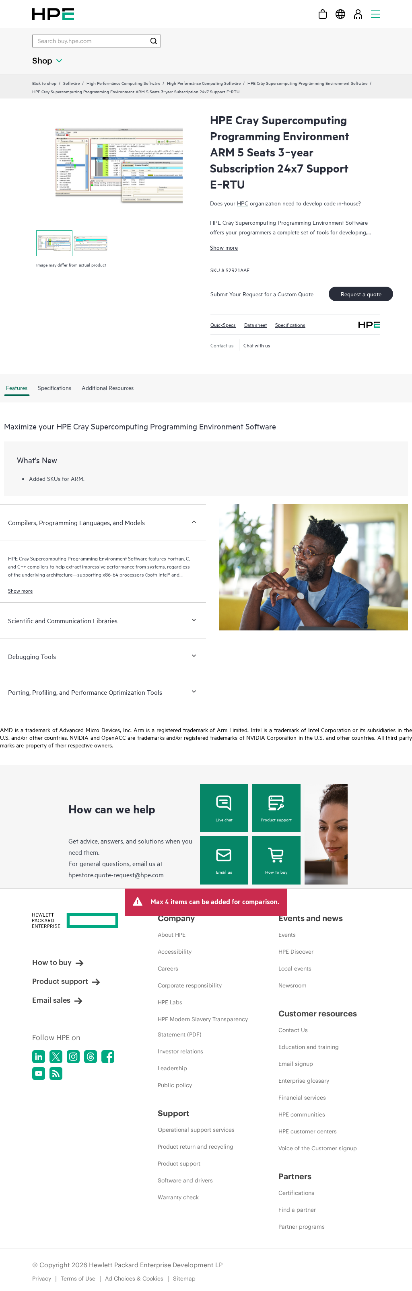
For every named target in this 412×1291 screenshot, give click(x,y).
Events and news (310, 918)
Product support (276, 819)
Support (174, 1113)
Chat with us (256, 345)
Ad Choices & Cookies (134, 1278)
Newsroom (292, 985)
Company (176, 918)
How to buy (276, 871)
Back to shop (44, 83)
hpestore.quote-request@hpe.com (116, 874)
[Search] (153, 41)
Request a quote (361, 294)
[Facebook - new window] (107, 1056)
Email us (224, 871)
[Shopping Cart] (323, 14)
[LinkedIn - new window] (38, 1056)
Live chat (224, 819)
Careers (168, 968)
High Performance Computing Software (123, 83)
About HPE (171, 934)
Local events (294, 968)
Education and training (308, 1047)
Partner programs (301, 1226)
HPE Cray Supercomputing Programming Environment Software (307, 83)
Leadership (172, 1068)
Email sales (51, 1000)
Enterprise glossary (303, 1080)
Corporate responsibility (190, 985)
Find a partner (297, 1209)
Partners (294, 1176)
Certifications (296, 1193)
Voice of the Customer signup (317, 1148)
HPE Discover (295, 951)
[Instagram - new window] (73, 1056)
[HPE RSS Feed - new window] (55, 1073)
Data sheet (255, 324)
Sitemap (184, 1278)
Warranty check (178, 1197)
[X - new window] (55, 1056)
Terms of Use (78, 1278)
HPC (242, 203)
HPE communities (301, 1114)
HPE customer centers (307, 1131)
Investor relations (180, 1051)
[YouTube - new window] (38, 1073)
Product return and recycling (195, 1146)
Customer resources (317, 1013)
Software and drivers (185, 1180)
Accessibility (175, 951)
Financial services (302, 1097)
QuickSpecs (223, 324)
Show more (224, 247)
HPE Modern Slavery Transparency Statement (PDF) (203, 1027)
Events (287, 934)
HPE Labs (170, 1002)
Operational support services (196, 1129)
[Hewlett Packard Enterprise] (53, 14)
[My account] (358, 14)
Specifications (290, 324)
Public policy (175, 1085)
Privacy (41, 1278)
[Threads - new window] (90, 1056)
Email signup (295, 1063)
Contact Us (293, 1030)
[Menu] (375, 14)
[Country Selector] (340, 14)
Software (71, 83)
